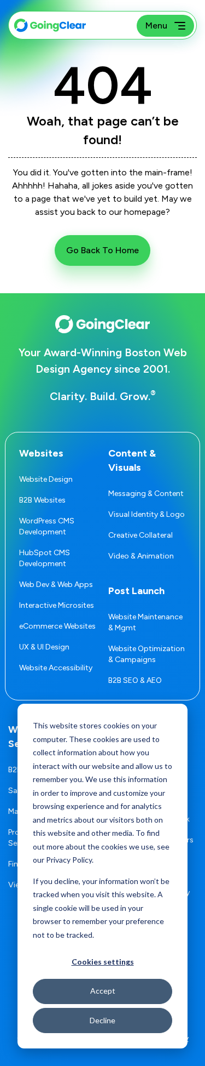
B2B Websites (42, 500)
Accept (102, 990)
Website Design (46, 479)
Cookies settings (103, 961)
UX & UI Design (44, 647)
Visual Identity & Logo (146, 514)
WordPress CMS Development (46, 526)
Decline (102, 1020)
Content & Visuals (132, 460)
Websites (41, 453)
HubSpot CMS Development (44, 558)
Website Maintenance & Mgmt (145, 622)
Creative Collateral (140, 535)
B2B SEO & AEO (135, 680)
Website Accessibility (55, 667)
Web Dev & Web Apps (56, 584)
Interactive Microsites (56, 605)
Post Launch (136, 591)
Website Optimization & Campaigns (146, 654)
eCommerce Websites (57, 626)
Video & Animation (141, 556)
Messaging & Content (146, 493)
